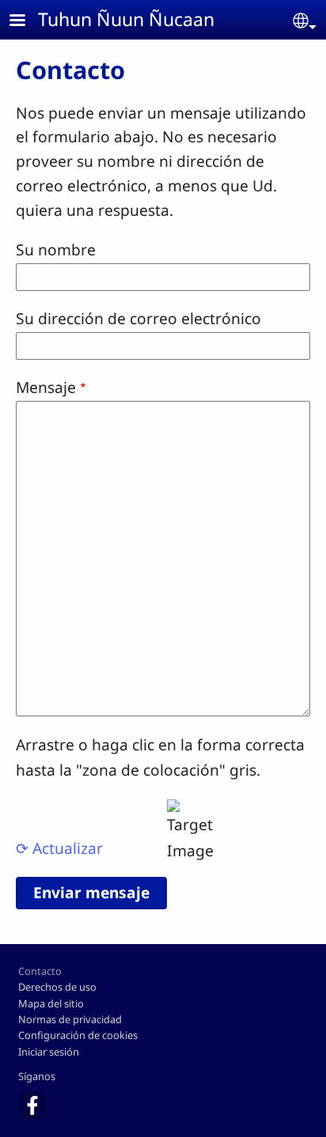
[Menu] (26, 22)
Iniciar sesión (48, 1051)
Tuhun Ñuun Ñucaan (126, 19)
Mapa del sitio (51, 1003)
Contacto (40, 971)
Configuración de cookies (78, 1035)
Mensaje (46, 387)
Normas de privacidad (70, 1019)
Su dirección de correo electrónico (138, 318)
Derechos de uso (57, 987)
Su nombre (56, 249)
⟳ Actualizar (59, 848)
